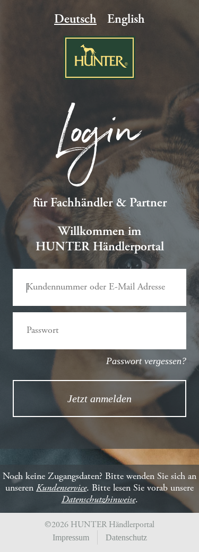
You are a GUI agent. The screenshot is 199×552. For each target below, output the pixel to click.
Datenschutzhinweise (98, 500)
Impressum (71, 537)
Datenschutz (126, 537)
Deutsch (75, 20)
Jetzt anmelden (99, 398)
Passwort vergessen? (146, 361)
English (126, 20)
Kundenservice (61, 488)
